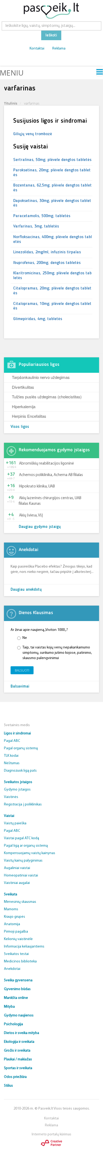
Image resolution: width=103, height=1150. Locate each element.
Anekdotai (12, 969)
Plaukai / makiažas (18, 1059)
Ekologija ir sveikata (19, 1042)
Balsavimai (20, 687)
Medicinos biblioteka (20, 961)
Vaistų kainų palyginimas (23, 861)
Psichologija (13, 1024)
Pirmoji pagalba (16, 932)
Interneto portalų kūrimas (51, 1134)
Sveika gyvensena (18, 980)
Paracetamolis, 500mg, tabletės (41, 216)
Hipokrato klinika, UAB (37, 487)
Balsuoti (22, 670)
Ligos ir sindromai (17, 733)
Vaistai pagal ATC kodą (21, 838)
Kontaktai (37, 49)
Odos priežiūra (15, 1077)
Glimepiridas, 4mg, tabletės (37, 319)
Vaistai (9, 816)
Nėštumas (12, 763)
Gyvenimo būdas (17, 989)
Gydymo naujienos (19, 1015)
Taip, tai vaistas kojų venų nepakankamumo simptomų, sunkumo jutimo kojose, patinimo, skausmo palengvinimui (57, 653)
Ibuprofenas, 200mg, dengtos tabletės (47, 263)
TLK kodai (11, 756)
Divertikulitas (23, 387)
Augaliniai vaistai (17, 868)
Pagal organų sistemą (21, 748)
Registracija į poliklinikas (23, 804)
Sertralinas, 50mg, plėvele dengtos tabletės (52, 160)
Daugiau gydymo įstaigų (40, 527)
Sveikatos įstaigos (18, 782)
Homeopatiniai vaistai (21, 876)
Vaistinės (11, 797)
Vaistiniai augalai (17, 883)
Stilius (8, 1086)
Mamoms (11, 909)
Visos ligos (20, 427)
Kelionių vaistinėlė (18, 939)
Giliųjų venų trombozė (32, 134)
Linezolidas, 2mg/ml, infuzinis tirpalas (47, 252)
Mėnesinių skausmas (20, 902)
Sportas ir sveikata (18, 1068)
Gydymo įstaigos (17, 790)
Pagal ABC (12, 741)
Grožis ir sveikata (17, 1051)
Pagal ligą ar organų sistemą (26, 846)
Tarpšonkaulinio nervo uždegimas (41, 377)
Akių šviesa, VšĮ (31, 516)
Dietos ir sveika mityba (21, 1033)
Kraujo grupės (14, 917)
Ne (24, 638)
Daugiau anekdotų (26, 590)
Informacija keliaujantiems (24, 947)
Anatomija (12, 924)
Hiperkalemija (23, 406)
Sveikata (10, 894)
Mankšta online (16, 998)
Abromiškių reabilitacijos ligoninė (46, 464)
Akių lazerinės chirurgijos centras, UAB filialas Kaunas (50, 501)
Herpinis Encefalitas (29, 416)
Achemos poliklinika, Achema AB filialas (51, 475)
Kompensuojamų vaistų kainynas (29, 853)
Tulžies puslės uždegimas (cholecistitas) (47, 396)
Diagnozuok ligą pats (20, 771)
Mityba (9, 1007)
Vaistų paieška (15, 823)
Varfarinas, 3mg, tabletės (36, 226)
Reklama (58, 49)
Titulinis (10, 103)
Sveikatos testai (16, 954)
